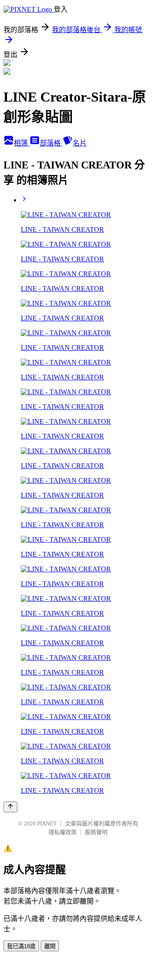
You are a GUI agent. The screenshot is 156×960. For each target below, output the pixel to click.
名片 (80, 143)
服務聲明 (96, 832)
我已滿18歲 (21, 946)
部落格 (51, 143)
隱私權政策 (63, 832)
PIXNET (47, 823)
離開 (49, 946)
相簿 (21, 143)
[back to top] (10, 807)
